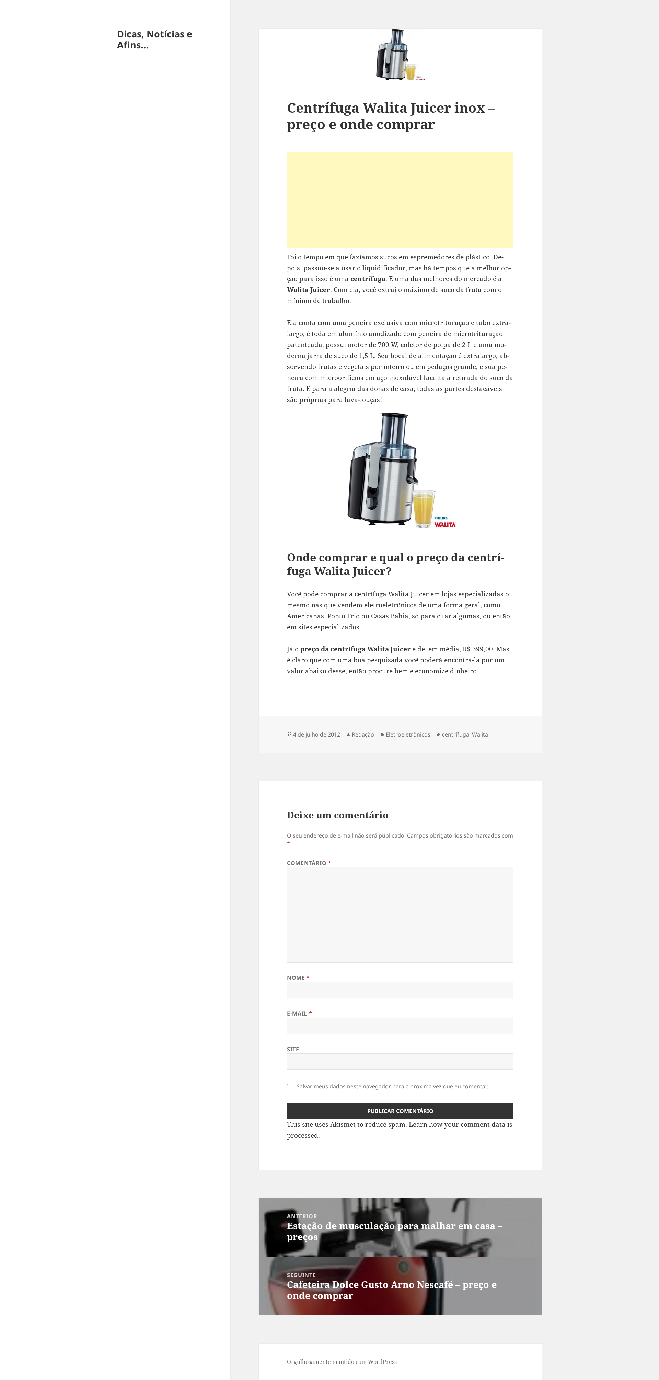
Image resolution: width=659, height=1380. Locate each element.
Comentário (309, 863)
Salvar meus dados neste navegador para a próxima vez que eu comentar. (392, 1086)
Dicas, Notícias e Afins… (154, 39)
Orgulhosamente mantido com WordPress (342, 1362)
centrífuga (455, 734)
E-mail (299, 1013)
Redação (363, 734)
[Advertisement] (400, 200)
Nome (298, 977)
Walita (480, 734)
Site (293, 1049)
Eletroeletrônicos (408, 734)
